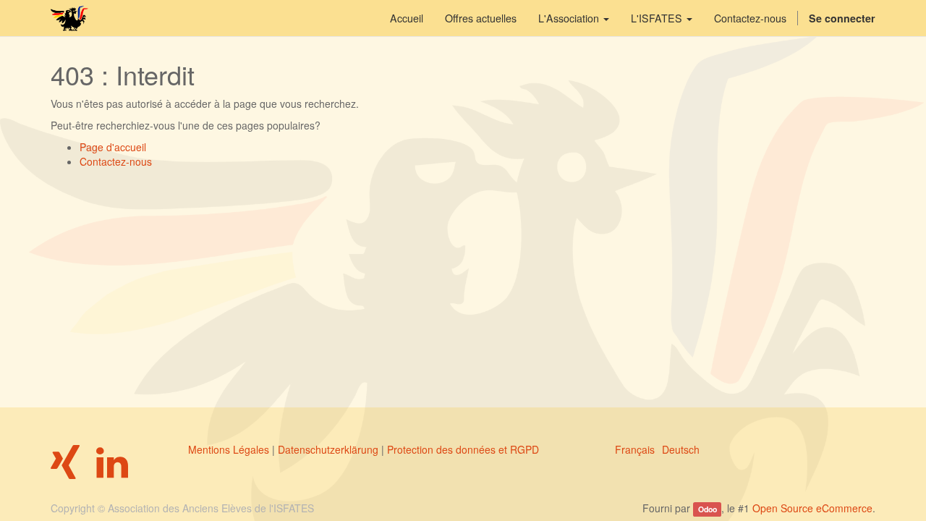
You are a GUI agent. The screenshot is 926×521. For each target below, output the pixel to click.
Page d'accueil (113, 147)
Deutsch (681, 449)
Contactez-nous (116, 161)
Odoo (707, 509)
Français (635, 449)
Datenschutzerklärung (328, 449)
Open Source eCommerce (812, 508)
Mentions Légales (228, 449)
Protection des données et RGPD (463, 449)
